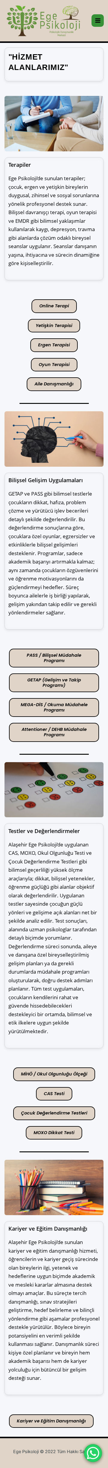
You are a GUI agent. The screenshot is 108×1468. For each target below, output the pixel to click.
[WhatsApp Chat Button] (93, 1453)
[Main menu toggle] (98, 20)
